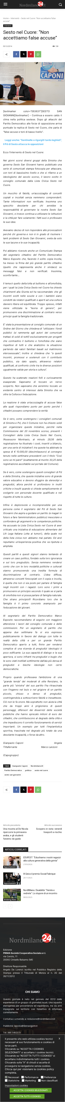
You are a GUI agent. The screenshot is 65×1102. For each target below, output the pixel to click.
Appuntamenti (10, 867)
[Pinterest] (31, 54)
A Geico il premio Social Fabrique (39, 874)
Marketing (30, 1080)
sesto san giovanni (12, 775)
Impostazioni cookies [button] (16, 1085)
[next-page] (10, 906)
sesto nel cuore (41, 770)
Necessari (13, 1077)
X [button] (59, 1038)
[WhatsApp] (38, 54)
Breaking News (10, 900)
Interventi (15, 18)
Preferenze (50, 1077)
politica (28, 770)
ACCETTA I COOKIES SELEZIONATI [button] (31, 1090)
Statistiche (13, 1080)
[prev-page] (5, 906)
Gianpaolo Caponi (20, 766)
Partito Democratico (13, 770)
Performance (31, 1077)
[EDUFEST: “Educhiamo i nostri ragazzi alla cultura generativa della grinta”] (12, 862)
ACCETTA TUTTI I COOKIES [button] (27, 1096)
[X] (23, 54)
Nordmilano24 (37, 766)
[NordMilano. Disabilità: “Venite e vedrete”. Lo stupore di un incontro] (12, 895)
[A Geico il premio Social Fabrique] (12, 878)
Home (6, 18)
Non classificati (49, 1080)
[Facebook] (16, 54)
